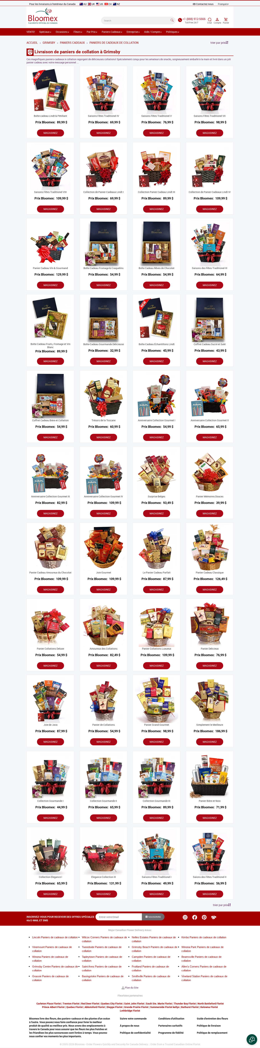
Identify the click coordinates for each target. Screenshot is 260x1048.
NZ (118, 4)
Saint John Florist (134, 1003)
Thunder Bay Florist (185, 1003)
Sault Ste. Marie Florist (159, 1003)
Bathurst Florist (190, 1007)
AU (85, 4)
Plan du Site (131, 987)
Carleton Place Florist (48, 1003)
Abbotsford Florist (95, 1007)
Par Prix (91, 31)
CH (110, 4)
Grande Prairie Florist (136, 1007)
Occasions (61, 31)
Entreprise (132, 31)
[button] (252, 1039)
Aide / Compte (152, 31)
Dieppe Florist (114, 1007)
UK (93, 4)
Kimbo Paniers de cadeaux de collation (203, 937)
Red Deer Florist (90, 1003)
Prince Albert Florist (53, 1007)
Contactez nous (205, 4)
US (101, 4)
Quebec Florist (74, 1007)
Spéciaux (44, 31)
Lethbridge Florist (130, 1010)
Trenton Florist (71, 1003)
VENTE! (31, 31)
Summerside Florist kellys (164, 1007)
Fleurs (77, 31)
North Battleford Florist (211, 1003)
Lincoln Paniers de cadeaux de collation (55, 937)
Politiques (171, 31)
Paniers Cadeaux (111, 31)
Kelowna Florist (209, 1007)
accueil (32, 43)
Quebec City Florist (111, 1003)
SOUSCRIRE (154, 916)
